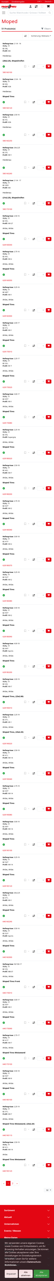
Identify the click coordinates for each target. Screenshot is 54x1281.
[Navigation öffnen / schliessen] (5, 13)
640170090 (7, 1028)
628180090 (7, 636)
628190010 (7, 708)
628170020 (7, 387)
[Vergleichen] (34, 66)
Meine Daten (11, 1237)
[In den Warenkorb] (48, 66)
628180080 (7, 601)
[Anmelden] (30, 6)
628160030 (7, 245)
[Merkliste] (42, 6)
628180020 (7, 458)
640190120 (7, 1171)
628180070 (7, 565)
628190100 (7, 850)
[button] (4, 66)
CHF (38, 1)
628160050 (7, 280)
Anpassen (11, 1273)
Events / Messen (12, 1230)
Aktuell (8, 1217)
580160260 (7, 173)
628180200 (7, 672)
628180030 (7, 494)
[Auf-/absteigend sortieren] (25, 36)
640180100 (7, 1099)
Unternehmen (11, 1224)
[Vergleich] (36, 6)
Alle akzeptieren (41, 1274)
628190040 (7, 779)
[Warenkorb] (48, 6)
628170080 (7, 423)
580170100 (7, 209)
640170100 (7, 1064)
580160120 (7, 108)
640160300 (7, 957)
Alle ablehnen (25, 1274)
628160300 (7, 316)
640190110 (7, 1135)
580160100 (7, 72)
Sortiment (9, 1210)
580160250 (7, 140)
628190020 (7, 743)
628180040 (7, 529)
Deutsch (48, 1)
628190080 (7, 814)
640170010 (7, 993)
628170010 (7, 351)
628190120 (7, 886)
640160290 (7, 921)
